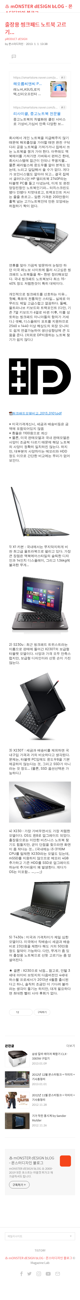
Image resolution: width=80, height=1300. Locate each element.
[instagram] (39, 1274)
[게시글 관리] (28, 1012)
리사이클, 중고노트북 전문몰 (37, 113)
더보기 (70, 1045)
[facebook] (21, 1274)
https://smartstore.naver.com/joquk (35, 77)
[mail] (57, 1274)
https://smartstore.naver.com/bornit (35, 107)
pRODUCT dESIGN (16, 39)
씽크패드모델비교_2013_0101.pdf (37, 413)
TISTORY (40, 1250)
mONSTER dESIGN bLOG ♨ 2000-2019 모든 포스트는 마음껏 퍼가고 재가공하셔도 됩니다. (31, 1172)
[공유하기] (22, 1012)
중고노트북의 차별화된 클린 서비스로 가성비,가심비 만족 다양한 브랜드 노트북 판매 (39, 121)
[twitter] (29, 1274)
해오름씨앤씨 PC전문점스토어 (27, 83)
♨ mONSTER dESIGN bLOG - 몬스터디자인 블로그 (38, 7)
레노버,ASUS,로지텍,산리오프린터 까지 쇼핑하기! (27, 91)
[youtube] (48, 1274)
